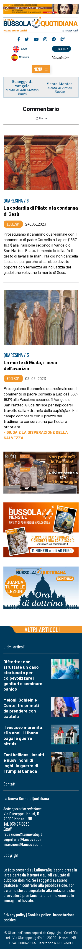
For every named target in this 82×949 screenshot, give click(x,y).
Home (43, 118)
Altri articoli (42, 629)
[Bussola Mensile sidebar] (41, 530)
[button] (41, 69)
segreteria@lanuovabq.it (23, 839)
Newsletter (60, 57)
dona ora (61, 49)
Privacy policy (14, 914)
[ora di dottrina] (41, 588)
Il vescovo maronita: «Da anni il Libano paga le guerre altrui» (23, 735)
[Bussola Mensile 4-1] (41, 473)
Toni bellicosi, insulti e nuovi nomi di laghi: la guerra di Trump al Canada (23, 763)
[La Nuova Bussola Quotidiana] (41, 24)
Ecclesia (13, 223)
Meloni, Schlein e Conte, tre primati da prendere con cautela (21, 708)
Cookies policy (39, 914)
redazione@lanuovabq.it (22, 834)
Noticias (24, 57)
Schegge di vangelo (22, 83)
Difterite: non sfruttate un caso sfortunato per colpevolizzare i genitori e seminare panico (22, 675)
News (23, 49)
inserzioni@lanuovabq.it (22, 844)
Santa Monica (59, 83)
